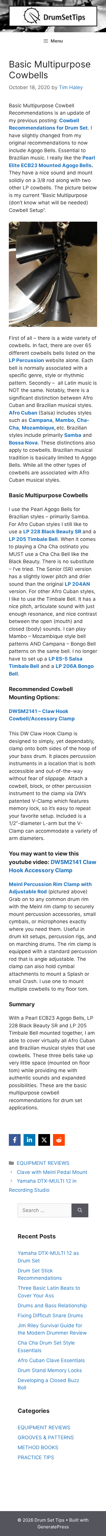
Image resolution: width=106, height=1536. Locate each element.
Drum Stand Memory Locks (50, 1370)
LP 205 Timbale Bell (33, 539)
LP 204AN (77, 584)
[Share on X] (44, 1140)
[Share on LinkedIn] (29, 1140)
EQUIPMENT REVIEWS (43, 1163)
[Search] (80, 1211)
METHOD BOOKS (38, 1447)
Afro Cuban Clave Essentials (51, 1360)
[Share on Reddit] (59, 1140)
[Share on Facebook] (15, 1140)
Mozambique (38, 428)
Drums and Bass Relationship (52, 1305)
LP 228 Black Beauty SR (52, 531)
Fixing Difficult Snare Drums (50, 1315)
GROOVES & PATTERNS (46, 1437)
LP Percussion (26, 360)
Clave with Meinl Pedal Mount (52, 1172)
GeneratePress (53, 1527)
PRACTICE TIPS (36, 1457)
